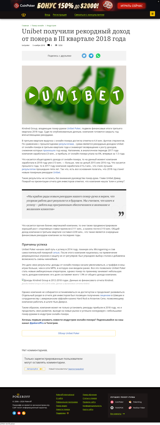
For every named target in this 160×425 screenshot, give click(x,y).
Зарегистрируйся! (76, 369)
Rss (24, 413)
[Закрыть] (158, 1)
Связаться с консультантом (89, 14)
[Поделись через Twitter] (84, 55)
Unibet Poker (74, 128)
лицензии (105, 295)
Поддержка (61, 413)
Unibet (56, 172)
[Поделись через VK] (77, 55)
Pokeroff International (65, 394)
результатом (29, 169)
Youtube (19, 413)
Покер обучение (90, 394)
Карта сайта (88, 409)
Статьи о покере (90, 398)
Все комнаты (115, 414)
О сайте (59, 398)
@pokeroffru (37, 322)
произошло (49, 150)
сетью (56, 252)
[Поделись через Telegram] (91, 55)
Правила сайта (89, 402)
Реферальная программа (67, 402)
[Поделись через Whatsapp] (98, 55)
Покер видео (61, 406)
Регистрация (60, 14)
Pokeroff (23, 14)
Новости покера (63, 409)
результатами (66, 143)
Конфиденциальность (92, 406)
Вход (47, 14)
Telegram (14, 413)
